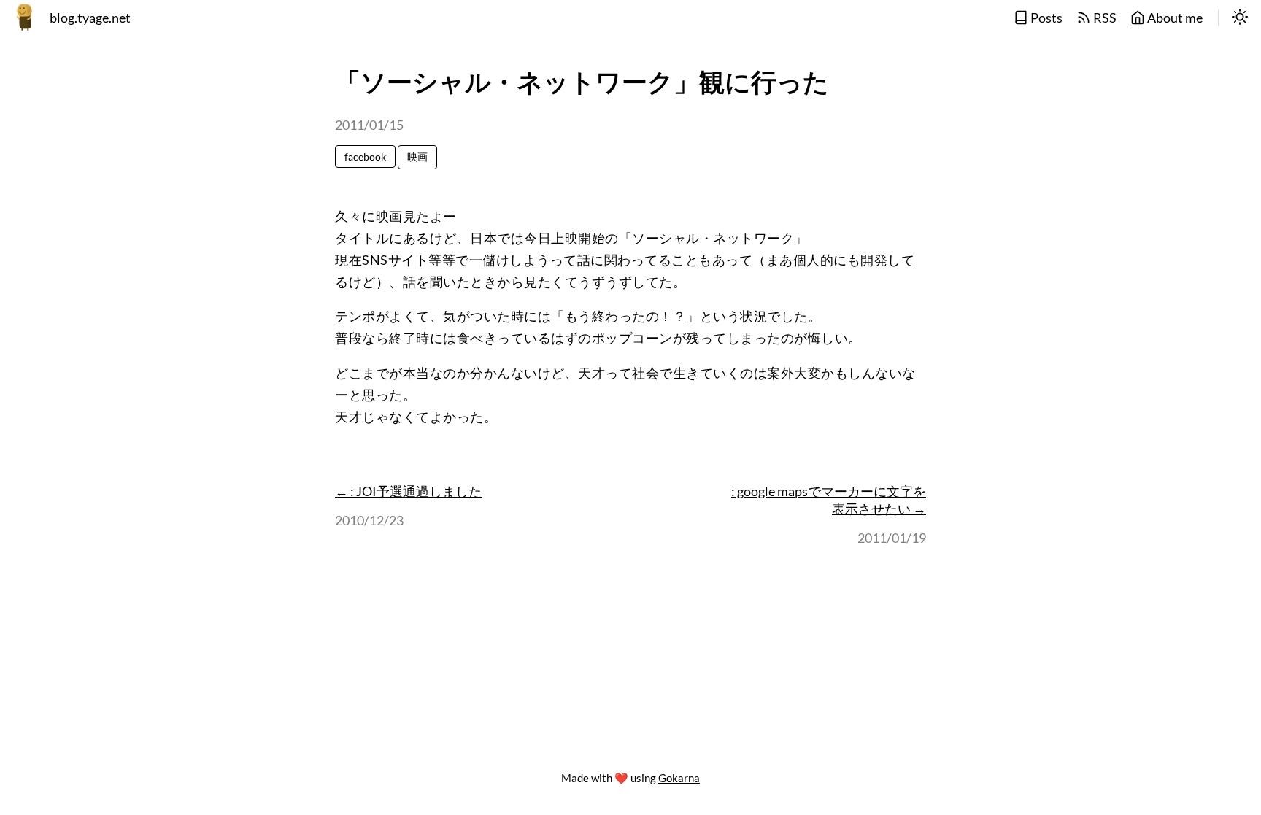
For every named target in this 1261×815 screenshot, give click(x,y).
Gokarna (679, 777)
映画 (417, 156)
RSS (1104, 18)
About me (1174, 18)
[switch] (1239, 18)
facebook (365, 156)
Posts (1045, 18)
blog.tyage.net (90, 18)
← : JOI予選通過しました (408, 491)
